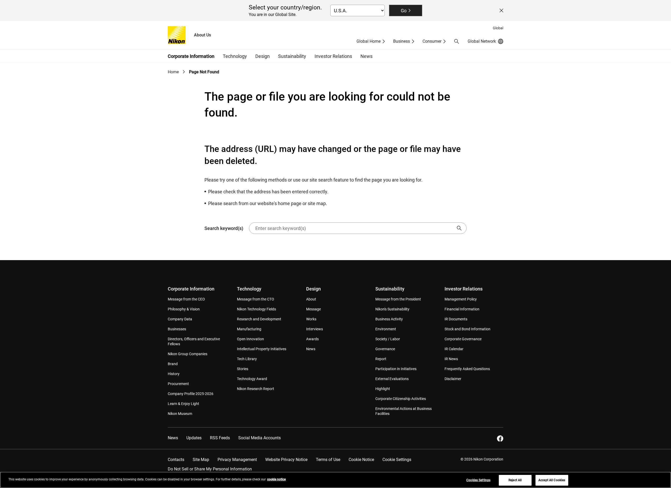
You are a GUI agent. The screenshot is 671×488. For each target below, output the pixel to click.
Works (311, 319)
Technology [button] (235, 56)
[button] (456, 41)
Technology (249, 289)
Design (313, 289)
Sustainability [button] (292, 56)
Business (401, 41)
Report (380, 359)
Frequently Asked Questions (467, 369)
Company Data (180, 319)
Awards (312, 339)
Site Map (201, 459)
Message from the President (398, 299)
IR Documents (456, 319)
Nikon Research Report (255, 389)
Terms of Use (328, 459)
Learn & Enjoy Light (183, 404)
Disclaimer (453, 379)
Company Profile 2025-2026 (190, 394)
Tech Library (247, 359)
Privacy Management (237, 459)
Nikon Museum (180, 414)
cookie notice (276, 479)
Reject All (515, 480)
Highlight (382, 389)
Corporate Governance (463, 339)
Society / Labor (387, 339)
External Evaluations (392, 379)
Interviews (314, 329)
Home (173, 71)
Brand (173, 364)
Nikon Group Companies (187, 354)
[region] (335, 480)
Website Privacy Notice (286, 459)
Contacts (176, 459)
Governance (385, 349)
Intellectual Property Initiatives (261, 349)
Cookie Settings (396, 459)
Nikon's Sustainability (392, 309)
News (366, 56)
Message (313, 309)
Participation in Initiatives (395, 369)
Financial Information (462, 309)
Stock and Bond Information (467, 329)
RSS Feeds (220, 437)
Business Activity (389, 319)
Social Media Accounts (259, 437)
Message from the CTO (255, 299)
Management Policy (461, 299)
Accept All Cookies (551, 480)
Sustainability (389, 289)
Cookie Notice (361, 459)
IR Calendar (454, 349)
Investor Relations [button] (333, 56)
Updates (194, 437)
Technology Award (252, 379)
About (311, 299)
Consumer (432, 41)
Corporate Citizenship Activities (400, 399)
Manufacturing (249, 329)
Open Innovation (250, 339)
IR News (451, 359)
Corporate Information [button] (191, 56)
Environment (385, 329)
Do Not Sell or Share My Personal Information (210, 469)
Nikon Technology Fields (256, 309)
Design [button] (262, 56)
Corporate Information (191, 289)
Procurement (178, 384)
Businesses (177, 329)
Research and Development (259, 319)
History (174, 374)
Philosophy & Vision (184, 309)
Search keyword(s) (223, 228)
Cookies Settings (478, 480)
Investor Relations (464, 289)
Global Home (368, 41)
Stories (242, 369)
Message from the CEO (186, 299)
